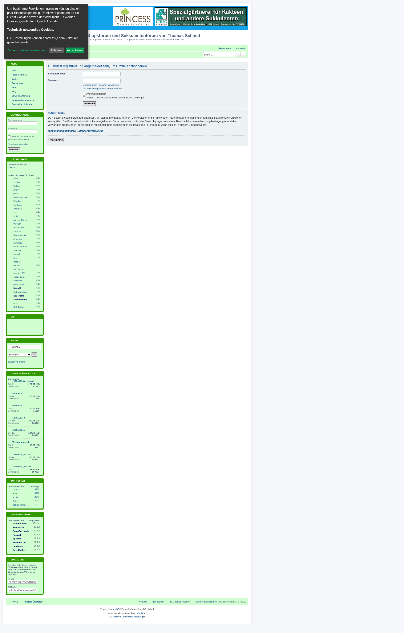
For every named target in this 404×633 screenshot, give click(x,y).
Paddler (17, 201)
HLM (15, 216)
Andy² (16, 190)
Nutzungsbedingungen (61, 131)
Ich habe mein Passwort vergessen (101, 85)
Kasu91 (17, 288)
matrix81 (17, 254)
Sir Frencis (18, 269)
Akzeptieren (75, 50)
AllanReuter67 (20, 523)
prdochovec (19, 284)
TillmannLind (19, 542)
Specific (17, 539)
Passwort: (53, 80)
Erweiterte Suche (16, 361)
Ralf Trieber (19, 307)
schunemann (20, 299)
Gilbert (16, 501)
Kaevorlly (18, 535)
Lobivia (16, 182)
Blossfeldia (18, 227)
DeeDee (17, 250)
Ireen (16, 178)
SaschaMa (18, 296)
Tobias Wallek (19, 505)
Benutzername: (56, 73)
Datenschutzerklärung (90, 131)
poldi (15, 193)
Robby (16, 186)
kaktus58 (17, 243)
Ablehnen (56, 50)
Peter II (16, 490)
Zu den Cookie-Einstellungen (26, 50)
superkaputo (19, 277)
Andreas (17, 209)
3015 (37, 493)
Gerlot (12, 167)
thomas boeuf (20, 246)
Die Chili (17, 231)
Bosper (16, 262)
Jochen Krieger (20, 220)
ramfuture (18, 546)
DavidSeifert (19, 550)
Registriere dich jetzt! (18, 144)
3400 (37, 489)
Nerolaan (17, 280)
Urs (15, 258)
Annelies (17, 239)
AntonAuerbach (21, 531)
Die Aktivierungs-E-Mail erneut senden (102, 88)
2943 (37, 497)
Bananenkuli (19, 235)
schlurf (16, 497)
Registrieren (56, 140)
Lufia (15, 212)
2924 (37, 500)
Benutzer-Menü (19, 115)
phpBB (116, 609)
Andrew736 (18, 527)
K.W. (15, 303)
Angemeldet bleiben (96, 94)
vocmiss (17, 265)
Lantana (17, 205)
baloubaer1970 (20, 197)
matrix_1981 (19, 273)
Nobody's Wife (20, 292)
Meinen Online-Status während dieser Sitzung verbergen (115, 97)
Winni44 (17, 224)
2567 (37, 504)
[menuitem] (239, 48)
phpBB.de (142, 613)
